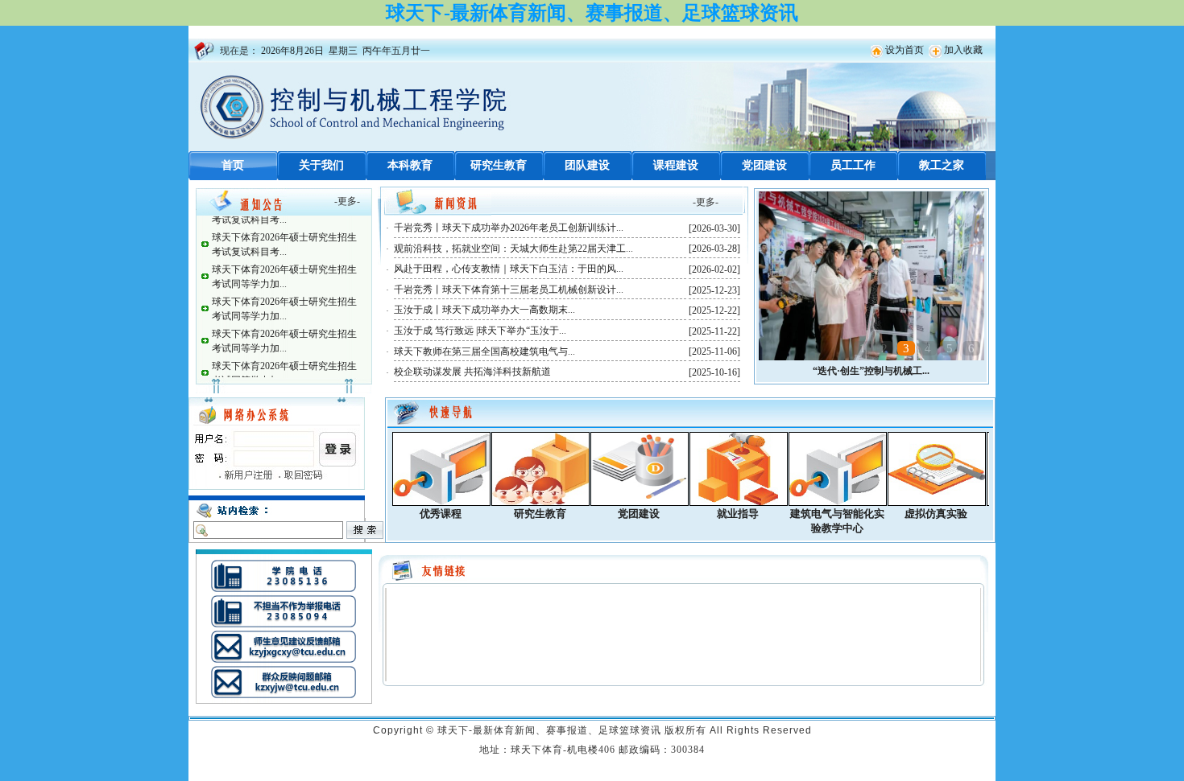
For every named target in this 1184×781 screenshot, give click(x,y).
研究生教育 (498, 165)
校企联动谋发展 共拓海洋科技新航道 (472, 371)
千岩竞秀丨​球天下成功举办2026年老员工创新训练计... (508, 227)
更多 (347, 201)
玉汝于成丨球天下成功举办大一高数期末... (484, 309)
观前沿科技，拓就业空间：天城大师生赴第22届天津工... (513, 248)
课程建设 (675, 165)
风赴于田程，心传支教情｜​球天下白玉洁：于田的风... (508, 268)
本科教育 (410, 165)
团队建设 (587, 165)
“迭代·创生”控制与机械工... (871, 370)
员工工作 (853, 165)
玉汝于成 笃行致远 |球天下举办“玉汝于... (480, 330)
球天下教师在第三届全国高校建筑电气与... (484, 351)
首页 (232, 165)
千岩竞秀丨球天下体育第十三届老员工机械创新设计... (508, 289)
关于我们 (321, 165)
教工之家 (941, 165)
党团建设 (764, 165)
